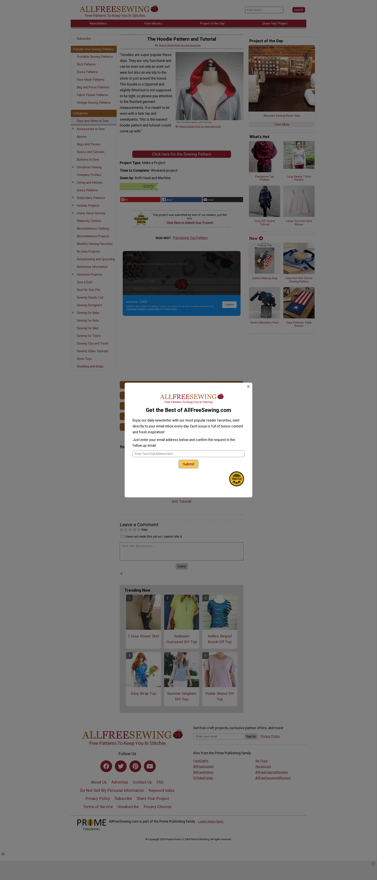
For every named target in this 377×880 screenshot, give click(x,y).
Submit (188, 464)
